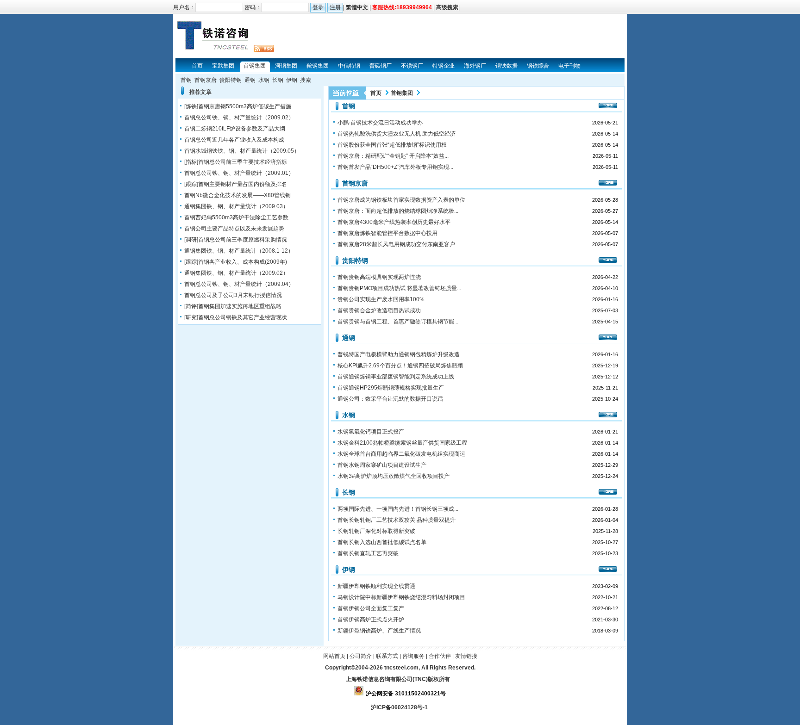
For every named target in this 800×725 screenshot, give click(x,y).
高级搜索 (447, 7)
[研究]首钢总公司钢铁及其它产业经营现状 (235, 317)
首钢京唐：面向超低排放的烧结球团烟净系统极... (398, 211)
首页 (375, 93)
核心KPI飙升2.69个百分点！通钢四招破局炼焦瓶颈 (400, 365)
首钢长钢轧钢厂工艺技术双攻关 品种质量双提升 (397, 520)
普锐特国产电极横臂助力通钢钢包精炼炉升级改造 (399, 354)
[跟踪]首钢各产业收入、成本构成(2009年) (235, 262)
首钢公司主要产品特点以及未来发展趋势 (234, 228)
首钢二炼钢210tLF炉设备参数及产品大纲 (234, 128)
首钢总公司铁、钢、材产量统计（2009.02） (239, 117)
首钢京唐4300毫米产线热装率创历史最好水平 (394, 222)
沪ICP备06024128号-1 (400, 707)
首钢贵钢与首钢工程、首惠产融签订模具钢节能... (398, 321)
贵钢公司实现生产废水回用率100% (381, 299)
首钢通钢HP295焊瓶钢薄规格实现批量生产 (391, 387)
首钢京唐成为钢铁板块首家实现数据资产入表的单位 (401, 200)
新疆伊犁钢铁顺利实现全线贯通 (376, 586)
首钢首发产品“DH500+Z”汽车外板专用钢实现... (395, 167)
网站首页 (334, 656)
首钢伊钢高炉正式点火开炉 (371, 619)
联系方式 (387, 656)
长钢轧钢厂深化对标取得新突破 (376, 531)
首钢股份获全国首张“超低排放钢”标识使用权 (392, 145)
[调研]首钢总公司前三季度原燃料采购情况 (235, 239)
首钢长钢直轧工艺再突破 (368, 553)
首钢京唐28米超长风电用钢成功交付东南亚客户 (396, 244)
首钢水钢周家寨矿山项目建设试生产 (382, 465)
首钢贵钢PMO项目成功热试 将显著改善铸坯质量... (399, 288)
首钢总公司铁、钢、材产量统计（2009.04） (239, 284)
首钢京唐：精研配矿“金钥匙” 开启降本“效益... (393, 156)
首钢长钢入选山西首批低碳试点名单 (382, 542)
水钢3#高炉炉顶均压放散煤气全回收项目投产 (394, 476)
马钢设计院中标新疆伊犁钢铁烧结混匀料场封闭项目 (401, 597)
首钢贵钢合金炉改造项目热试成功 (379, 310)
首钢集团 (402, 93)
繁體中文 (357, 7)
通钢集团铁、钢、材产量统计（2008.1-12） (239, 251)
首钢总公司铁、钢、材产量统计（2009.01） (239, 173)
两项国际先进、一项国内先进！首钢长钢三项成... (398, 509)
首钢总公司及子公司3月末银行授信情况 (233, 295)
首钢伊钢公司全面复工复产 (371, 608)
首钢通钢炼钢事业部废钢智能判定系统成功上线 (396, 376)
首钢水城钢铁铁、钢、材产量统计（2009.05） (242, 151)
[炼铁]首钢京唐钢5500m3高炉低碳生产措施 (237, 106)
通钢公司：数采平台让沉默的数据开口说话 (390, 399)
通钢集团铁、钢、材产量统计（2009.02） (236, 273)
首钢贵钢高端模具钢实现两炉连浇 (379, 277)
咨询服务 (413, 656)
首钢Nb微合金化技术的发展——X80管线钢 (237, 195)
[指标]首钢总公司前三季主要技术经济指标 (235, 162)
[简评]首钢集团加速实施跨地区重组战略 (232, 306)
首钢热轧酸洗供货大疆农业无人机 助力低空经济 (397, 133)
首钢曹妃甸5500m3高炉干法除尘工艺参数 (236, 217)
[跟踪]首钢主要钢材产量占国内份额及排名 (235, 184)
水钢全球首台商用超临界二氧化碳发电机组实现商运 (401, 454)
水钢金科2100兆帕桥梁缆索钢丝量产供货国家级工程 (402, 443)
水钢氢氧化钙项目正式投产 (371, 431)
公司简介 (361, 656)
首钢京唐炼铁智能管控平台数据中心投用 (388, 233)
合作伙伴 (440, 656)
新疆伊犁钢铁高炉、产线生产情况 (379, 630)
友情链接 (466, 656)
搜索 (305, 80)
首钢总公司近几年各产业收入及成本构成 (234, 139)
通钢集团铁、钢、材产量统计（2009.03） (236, 206)
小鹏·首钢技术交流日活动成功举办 (380, 122)
